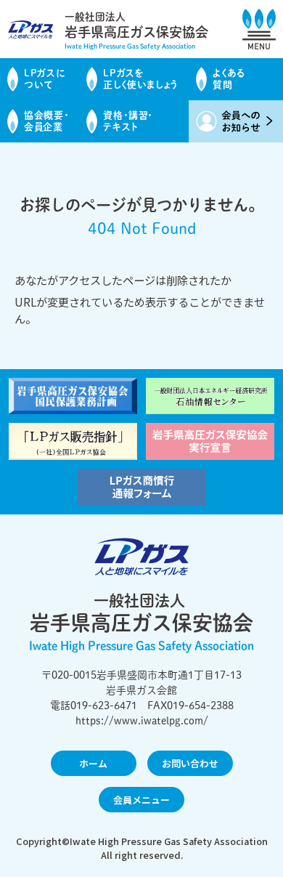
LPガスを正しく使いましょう (141, 78)
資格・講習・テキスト (128, 121)
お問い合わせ (190, 763)
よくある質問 (229, 78)
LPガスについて (44, 78)
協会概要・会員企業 (46, 121)
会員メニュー (141, 800)
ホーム (93, 763)
